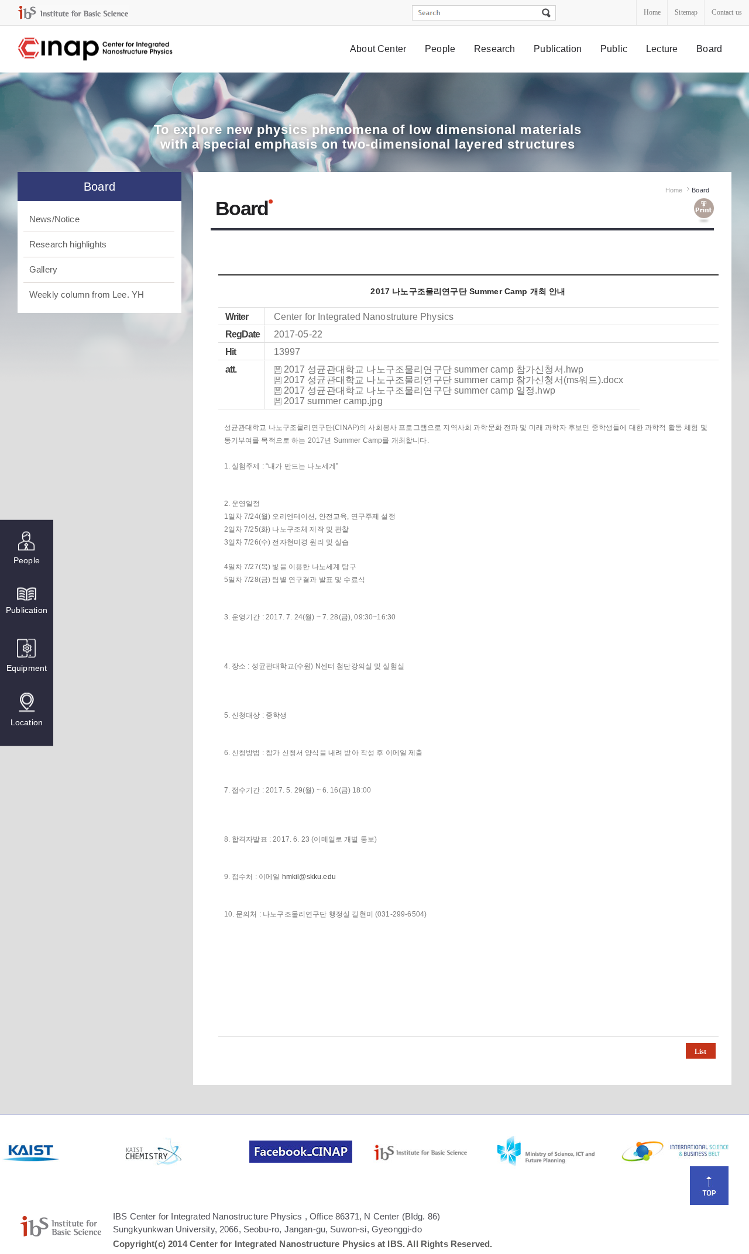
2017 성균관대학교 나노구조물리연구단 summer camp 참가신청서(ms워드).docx (454, 380)
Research (494, 49)
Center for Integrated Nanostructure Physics (96, 49)
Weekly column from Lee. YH (86, 294)
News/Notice (54, 219)
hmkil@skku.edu (309, 877)
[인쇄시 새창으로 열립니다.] (704, 211)
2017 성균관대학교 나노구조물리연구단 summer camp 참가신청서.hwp (434, 369)
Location (27, 722)
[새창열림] (62, 1151)
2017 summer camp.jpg (333, 401)
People (440, 49)
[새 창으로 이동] (73, 12)
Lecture (662, 49)
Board (709, 49)
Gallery (43, 269)
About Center (378, 49)
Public (613, 49)
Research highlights (67, 244)
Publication (558, 49)
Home (652, 12)
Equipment (26, 668)
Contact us (727, 12)
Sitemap (686, 12)
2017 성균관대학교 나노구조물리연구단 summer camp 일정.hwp (419, 390)
